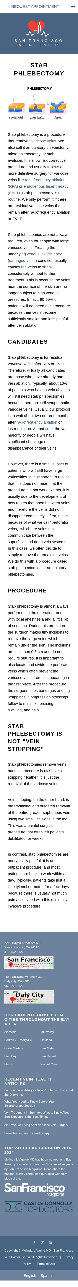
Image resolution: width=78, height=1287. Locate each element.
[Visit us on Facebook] (34, 1242)
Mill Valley (47, 1032)
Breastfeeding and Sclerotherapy (26, 1133)
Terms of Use (46, 1263)
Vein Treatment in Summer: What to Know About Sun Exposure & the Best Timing (37, 1115)
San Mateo (48, 1048)
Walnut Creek (50, 1064)
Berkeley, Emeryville (18, 1040)
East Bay (10, 1056)
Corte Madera (13, 1048)
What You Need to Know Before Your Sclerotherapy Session (29, 1104)
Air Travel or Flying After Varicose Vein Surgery (36, 1125)
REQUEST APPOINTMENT (35, 6)
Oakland (46, 1040)
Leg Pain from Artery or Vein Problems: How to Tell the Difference (38, 1092)
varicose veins (43, 141)
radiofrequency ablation (37, 422)
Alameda (10, 1032)
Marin (8, 1064)
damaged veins (22, 260)
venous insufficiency (44, 254)
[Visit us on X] (42, 1242)
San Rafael (48, 1056)
